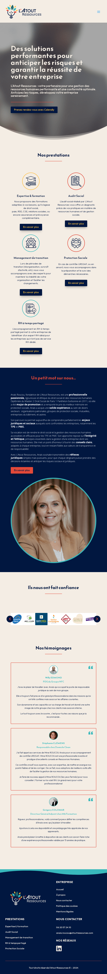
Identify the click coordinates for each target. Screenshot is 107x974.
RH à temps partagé (15, 943)
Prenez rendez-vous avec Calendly (34, 109)
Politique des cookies (67, 906)
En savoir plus (31, 227)
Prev (10, 619)
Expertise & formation (16, 926)
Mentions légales (64, 911)
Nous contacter (64, 900)
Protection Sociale (14, 948)
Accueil (60, 889)
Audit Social (11, 932)
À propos (60, 894)
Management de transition (19, 937)
